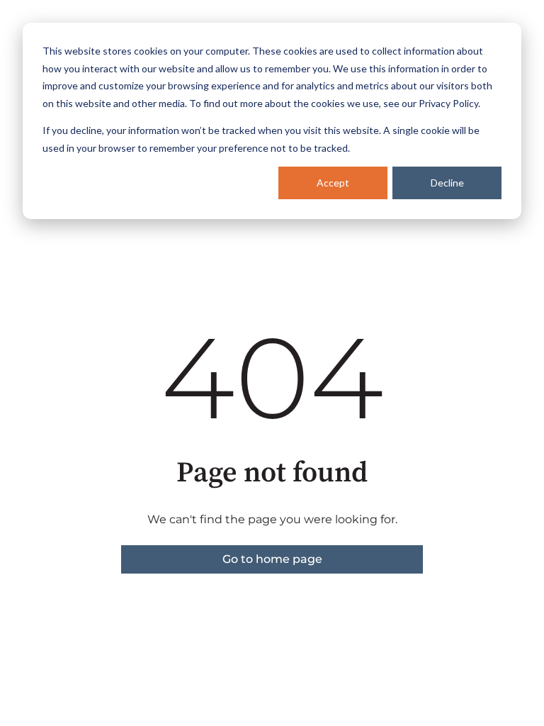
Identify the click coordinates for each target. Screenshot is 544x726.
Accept (333, 183)
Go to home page (272, 559)
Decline (447, 183)
